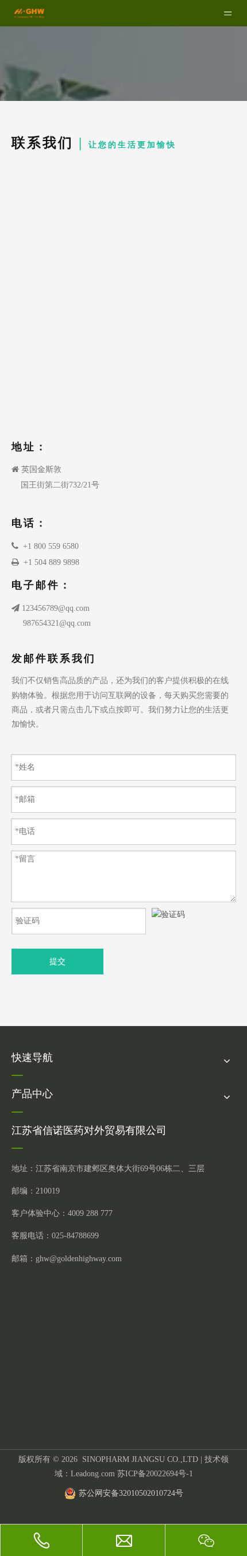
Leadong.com (93, 1473)
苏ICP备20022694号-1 (155, 1473)
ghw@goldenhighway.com (79, 1258)
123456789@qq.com (56, 608)
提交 (57, 961)
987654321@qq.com (57, 623)
